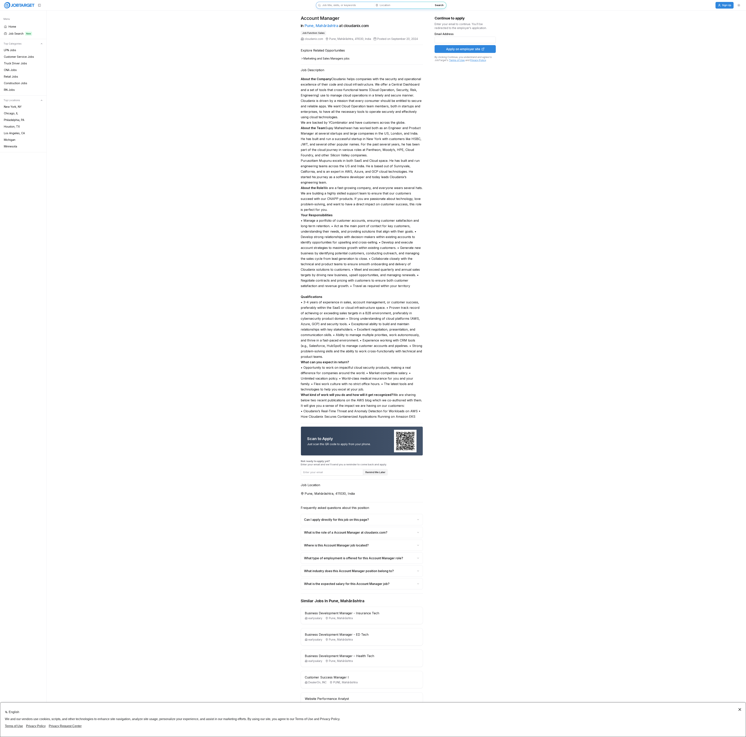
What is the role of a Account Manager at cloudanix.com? (345, 532)
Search (439, 5)
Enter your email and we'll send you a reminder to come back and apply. (344, 463)
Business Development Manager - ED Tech (337, 634)
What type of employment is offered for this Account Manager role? (353, 558)
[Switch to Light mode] (739, 5)
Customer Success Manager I (327, 677)
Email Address (444, 34)
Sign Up (726, 5)
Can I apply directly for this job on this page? (336, 520)
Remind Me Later (375, 472)
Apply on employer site (463, 49)
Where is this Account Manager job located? (336, 545)
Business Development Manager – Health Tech (339, 656)
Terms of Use (457, 60)
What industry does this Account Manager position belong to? (349, 571)
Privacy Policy (478, 60)
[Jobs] (19, 5)
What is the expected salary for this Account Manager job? (347, 584)
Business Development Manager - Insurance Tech (342, 613)
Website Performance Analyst (327, 699)
